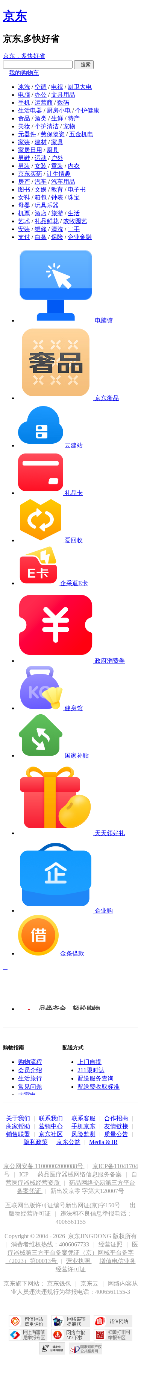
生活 (74, 213)
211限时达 (91, 1070)
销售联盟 (18, 1134)
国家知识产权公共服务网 (85, 1348)
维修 (41, 229)
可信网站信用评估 (28, 1321)
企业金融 (80, 237)
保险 (57, 237)
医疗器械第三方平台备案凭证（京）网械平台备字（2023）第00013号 (72, 1252)
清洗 (57, 229)
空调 (41, 87)
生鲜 (57, 118)
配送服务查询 (95, 1078)
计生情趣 (59, 173)
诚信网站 (113, 1321)
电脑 (24, 94)
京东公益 (68, 1142)
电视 (57, 87)
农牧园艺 (75, 221)
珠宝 (74, 197)
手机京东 (83, 1126)
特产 (74, 118)
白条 (41, 237)
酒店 (41, 213)
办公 (41, 94)
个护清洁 (47, 126)
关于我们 (18, 1118)
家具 (57, 142)
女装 (41, 166)
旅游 (57, 213)
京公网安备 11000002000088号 (44, 1166)
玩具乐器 (47, 205)
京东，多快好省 (24, 56)
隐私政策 (36, 1142)
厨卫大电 (80, 87)
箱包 (41, 197)
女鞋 (24, 197)
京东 (15, 16)
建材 (41, 142)
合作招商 (116, 1118)
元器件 (27, 134)
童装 (57, 166)
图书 (24, 189)
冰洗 (24, 87)
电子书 (77, 189)
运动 (41, 158)
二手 (74, 229)
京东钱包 (60, 1283)
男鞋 (24, 158)
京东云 (90, 1283)
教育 (57, 189)
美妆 (24, 126)
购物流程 (30, 1062)
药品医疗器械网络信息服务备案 (80, 1174)
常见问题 (30, 1086)
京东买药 (30, 173)
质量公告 (116, 1134)
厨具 (53, 150)
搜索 (84, 64)
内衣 (74, 166)
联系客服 (83, 1118)
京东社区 (51, 1134)
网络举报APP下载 (70, 1335)
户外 (57, 158)
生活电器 (30, 110)
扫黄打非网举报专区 (113, 1335)
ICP (24, 1174)
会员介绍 (30, 1070)
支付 (24, 237)
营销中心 (51, 1126)
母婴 (24, 205)
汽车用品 (63, 181)
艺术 (24, 221)
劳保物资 (53, 134)
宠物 (69, 126)
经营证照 (111, 1244)
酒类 (41, 118)
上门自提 (89, 1062)
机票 (24, 213)
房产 (24, 181)
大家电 (27, 1095)
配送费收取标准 (98, 1086)
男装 (24, 166)
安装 (24, 229)
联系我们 (51, 1118)
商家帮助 (18, 1126)
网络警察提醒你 (70, 1321)
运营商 (44, 102)
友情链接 (116, 1126)
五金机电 (81, 134)
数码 (63, 102)
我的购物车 (24, 73)
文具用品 (63, 94)
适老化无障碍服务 (52, 1348)
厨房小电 (59, 110)
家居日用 (30, 150)
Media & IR (103, 1142)
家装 (24, 142)
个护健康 (87, 110)
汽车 (41, 181)
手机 (24, 102)
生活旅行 (30, 1078)
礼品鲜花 (47, 221)
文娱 (41, 189)
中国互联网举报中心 (28, 1335)
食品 (24, 118)
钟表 (57, 197)
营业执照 (79, 1261)
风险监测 (83, 1134)
